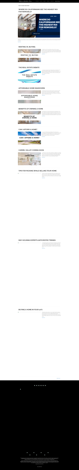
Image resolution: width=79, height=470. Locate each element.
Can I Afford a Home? (28, 129)
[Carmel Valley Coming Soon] (29, 158)
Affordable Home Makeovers (32, 88)
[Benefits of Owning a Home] (29, 117)
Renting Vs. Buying (27, 47)
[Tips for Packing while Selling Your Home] (29, 203)
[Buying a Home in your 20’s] (29, 342)
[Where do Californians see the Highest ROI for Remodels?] (39, 25)
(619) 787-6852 (57, 1)
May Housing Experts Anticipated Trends (37, 240)
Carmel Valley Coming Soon (31, 150)
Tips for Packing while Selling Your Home (38, 171)
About (44, 1)
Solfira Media (40, 466)
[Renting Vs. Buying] (29, 55)
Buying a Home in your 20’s (30, 310)
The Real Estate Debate (29, 67)
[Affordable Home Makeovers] (29, 96)
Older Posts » (58, 378)
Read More (43, 74)
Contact (52, 1)
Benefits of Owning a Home (31, 109)
